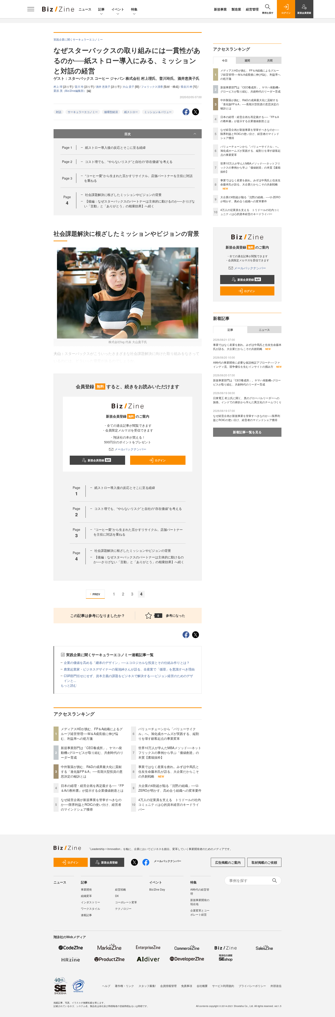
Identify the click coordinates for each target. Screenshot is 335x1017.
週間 (247, 60)
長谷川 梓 (187, 86)
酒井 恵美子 (103, 86)
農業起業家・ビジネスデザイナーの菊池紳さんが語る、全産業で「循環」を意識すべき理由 (129, 669)
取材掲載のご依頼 (264, 862)
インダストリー (90, 902)
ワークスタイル (90, 908)
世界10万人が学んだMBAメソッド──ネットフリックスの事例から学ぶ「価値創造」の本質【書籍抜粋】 (169, 752)
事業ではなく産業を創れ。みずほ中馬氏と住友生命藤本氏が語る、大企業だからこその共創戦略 (168, 771)
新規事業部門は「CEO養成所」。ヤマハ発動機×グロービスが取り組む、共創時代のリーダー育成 (92, 752)
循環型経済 (111, 112)
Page (67, 147)
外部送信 (276, 986)
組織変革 (86, 896)
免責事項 (186, 986)
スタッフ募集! (147, 986)
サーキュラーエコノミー (83, 112)
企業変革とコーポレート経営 (199, 912)
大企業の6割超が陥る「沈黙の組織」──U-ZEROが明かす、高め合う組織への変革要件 (169, 788)
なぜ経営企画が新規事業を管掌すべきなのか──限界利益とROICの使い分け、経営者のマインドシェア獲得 (91, 804)
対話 (58, 112)
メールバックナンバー (130, 449)
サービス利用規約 (223, 986)
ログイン (160, 460)
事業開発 (86, 889)
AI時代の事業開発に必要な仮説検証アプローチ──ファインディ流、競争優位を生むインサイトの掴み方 (246, 364)
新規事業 (220, 9)
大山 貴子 (129, 86)
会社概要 (202, 986)
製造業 (236, 9)
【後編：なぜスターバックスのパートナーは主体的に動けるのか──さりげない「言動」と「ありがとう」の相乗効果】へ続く (139, 203)
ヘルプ (106, 986)
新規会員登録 (99, 460)
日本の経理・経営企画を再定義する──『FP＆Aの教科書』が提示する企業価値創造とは (92, 788)
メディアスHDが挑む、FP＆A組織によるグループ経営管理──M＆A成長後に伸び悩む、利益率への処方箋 (92, 734)
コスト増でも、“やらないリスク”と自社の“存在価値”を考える (129, 161)
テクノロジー (123, 908)
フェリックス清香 (152, 86)
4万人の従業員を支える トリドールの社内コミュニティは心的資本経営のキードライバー (169, 804)
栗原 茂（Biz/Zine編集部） (70, 90)
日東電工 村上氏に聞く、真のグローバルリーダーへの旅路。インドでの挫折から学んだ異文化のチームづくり (247, 400)
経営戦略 (120, 889)
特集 (134, 9)
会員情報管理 (168, 986)
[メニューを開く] (31, 9)
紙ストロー (131, 112)
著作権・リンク (124, 986)
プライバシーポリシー (252, 986)
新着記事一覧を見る (247, 432)
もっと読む (69, 685)
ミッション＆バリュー (158, 112)
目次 (127, 133)
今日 (224, 60)
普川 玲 (79, 86)
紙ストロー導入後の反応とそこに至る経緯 (115, 147)
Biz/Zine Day (157, 889)
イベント (117, 9)
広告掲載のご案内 (228, 862)
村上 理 (58, 86)
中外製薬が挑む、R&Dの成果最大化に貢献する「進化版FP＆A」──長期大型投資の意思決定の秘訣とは (92, 771)
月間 (270, 60)
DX (117, 896)
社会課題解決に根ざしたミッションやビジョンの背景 (123, 194)
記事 (101, 9)
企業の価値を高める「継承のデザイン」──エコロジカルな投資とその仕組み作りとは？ (127, 662)
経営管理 (252, 9)
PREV (96, 594)
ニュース (85, 9)
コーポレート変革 (126, 902)
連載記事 (86, 915)
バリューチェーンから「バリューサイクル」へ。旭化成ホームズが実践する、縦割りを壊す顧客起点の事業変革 (168, 734)
